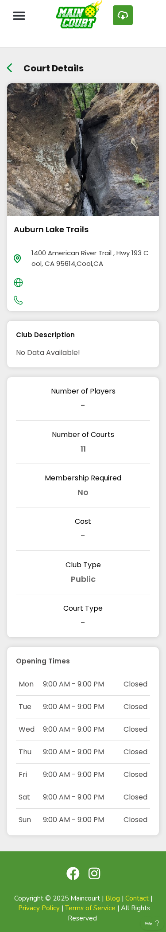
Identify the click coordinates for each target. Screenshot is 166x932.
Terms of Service (90, 908)
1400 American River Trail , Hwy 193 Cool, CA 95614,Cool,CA (90, 258)
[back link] (9, 65)
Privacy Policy (39, 908)
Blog (112, 898)
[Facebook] (73, 873)
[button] (19, 15)
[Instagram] (94, 873)
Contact (137, 898)
